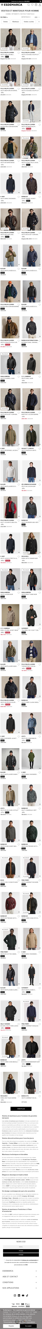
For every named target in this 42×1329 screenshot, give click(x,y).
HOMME (21, 1255)
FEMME (21, 1251)
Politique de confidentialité (29, 1260)
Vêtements (15, 14)
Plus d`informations (28, 1322)
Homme (8, 14)
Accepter (28, 1326)
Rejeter (11, 1326)
